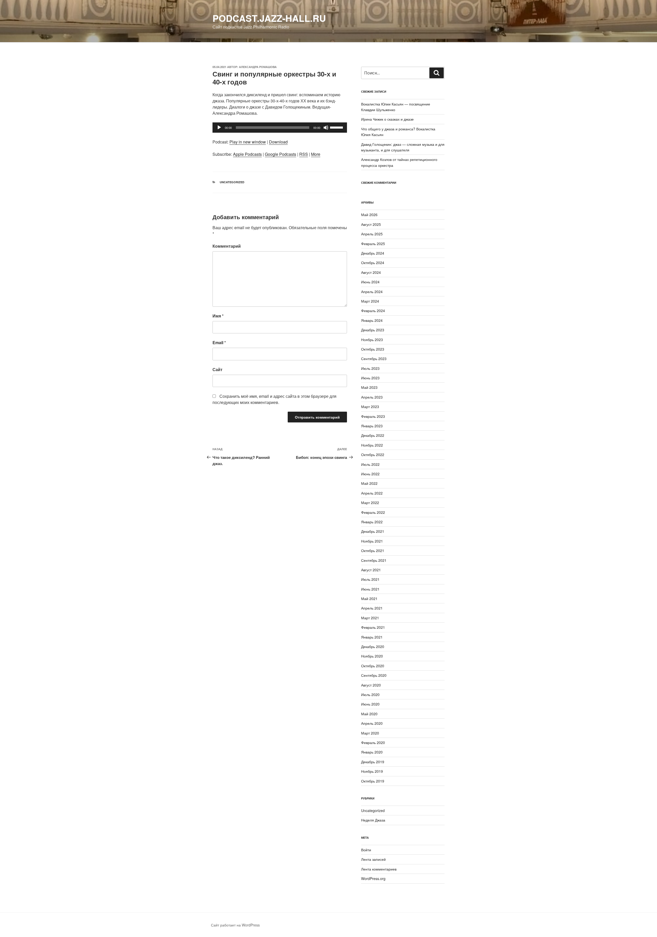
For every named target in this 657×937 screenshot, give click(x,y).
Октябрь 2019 (372, 781)
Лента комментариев (379, 869)
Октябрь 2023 (372, 349)
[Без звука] (325, 127)
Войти (366, 849)
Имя (218, 316)
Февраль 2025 (373, 243)
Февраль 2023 (373, 416)
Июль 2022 (370, 464)
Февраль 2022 (373, 512)
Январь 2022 (372, 521)
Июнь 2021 (370, 589)
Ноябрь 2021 (372, 541)
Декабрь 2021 (372, 531)
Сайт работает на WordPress (235, 925)
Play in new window (247, 142)
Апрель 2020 (372, 723)
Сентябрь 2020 (374, 675)
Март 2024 (370, 301)
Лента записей (373, 859)
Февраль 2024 (373, 310)
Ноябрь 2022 (372, 445)
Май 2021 (369, 598)
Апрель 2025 (372, 233)
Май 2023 (369, 387)
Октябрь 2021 (372, 550)
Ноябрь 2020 (372, 656)
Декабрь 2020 (372, 646)
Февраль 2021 (373, 627)
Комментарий (226, 246)
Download (278, 142)
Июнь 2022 (370, 473)
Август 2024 (371, 272)
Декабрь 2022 (372, 435)
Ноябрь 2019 (372, 771)
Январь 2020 (372, 752)
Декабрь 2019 (372, 761)
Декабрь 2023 (372, 329)
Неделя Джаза (373, 820)
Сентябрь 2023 (374, 358)
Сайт (217, 369)
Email (219, 342)
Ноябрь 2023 (372, 339)
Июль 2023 (370, 368)
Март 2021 (370, 617)
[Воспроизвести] (219, 127)
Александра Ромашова (258, 67)
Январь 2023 (372, 425)
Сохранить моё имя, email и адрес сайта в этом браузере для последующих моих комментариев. (274, 399)
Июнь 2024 (370, 281)
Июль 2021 (370, 579)
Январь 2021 (372, 637)
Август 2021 (371, 569)
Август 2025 (371, 224)
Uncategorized (232, 182)
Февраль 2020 (373, 742)
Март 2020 (370, 733)
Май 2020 (369, 713)
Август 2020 (371, 685)
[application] (279, 127)
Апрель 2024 (372, 291)
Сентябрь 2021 (374, 560)
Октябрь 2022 (372, 454)
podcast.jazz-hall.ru (269, 18)
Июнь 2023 (370, 377)
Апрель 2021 (372, 608)
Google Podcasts (280, 154)
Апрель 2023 (372, 397)
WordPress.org (373, 878)
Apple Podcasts (247, 154)
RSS (303, 154)
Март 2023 (370, 406)
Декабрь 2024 (372, 253)
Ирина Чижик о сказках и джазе (387, 119)
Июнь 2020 (370, 704)
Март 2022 (370, 502)
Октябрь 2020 (372, 665)
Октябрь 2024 (372, 262)
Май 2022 (369, 483)
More (315, 154)
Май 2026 (369, 214)
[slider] (337, 127)
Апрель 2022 (372, 493)
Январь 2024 (372, 320)
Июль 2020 (370, 694)
